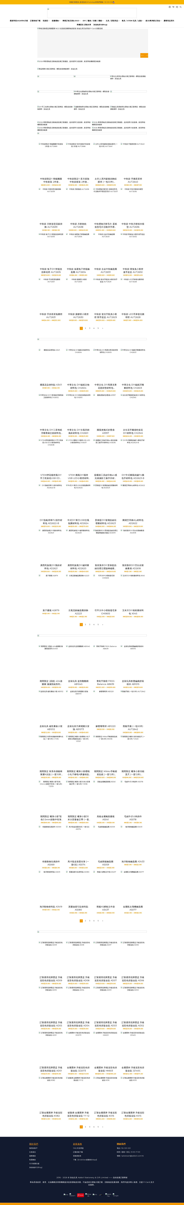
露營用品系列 (169, 21)
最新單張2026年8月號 (19, 21)
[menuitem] (81, 328)
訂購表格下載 (35, 21)
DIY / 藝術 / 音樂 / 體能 (92, 21)
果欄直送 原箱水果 (84, 25)
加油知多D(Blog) (100, 25)
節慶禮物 (55, 21)
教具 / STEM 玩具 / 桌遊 (132, 21)
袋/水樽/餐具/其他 (153, 21)
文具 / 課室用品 (112, 21)
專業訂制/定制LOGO (71, 21)
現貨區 (45, 21)
